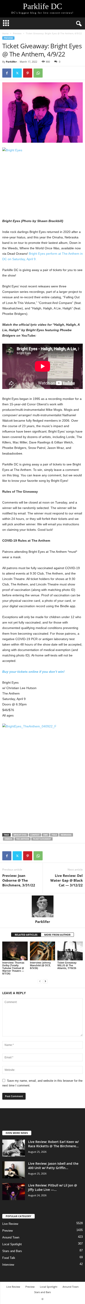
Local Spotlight (12, 1244)
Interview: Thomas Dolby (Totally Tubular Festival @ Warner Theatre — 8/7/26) (13, 968)
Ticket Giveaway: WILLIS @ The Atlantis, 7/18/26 (67, 965)
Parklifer (11, 61)
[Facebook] (6, 73)
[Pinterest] (27, 73)
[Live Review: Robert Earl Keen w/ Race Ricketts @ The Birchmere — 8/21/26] (13, 1148)
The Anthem (22, 838)
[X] (17, 73)
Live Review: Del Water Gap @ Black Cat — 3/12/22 (66, 880)
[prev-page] (40, 981)
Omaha (8, 838)
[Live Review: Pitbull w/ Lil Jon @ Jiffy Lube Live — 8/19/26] (13, 1191)
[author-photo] (42, 906)
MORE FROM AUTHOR (57, 934)
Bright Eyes (20, 834)
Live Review (10, 1224)
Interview (8, 1264)
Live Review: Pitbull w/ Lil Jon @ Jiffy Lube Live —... (52, 1187)
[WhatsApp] (38, 73)
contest (34, 834)
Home (5, 33)
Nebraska (66, 834)
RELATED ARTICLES (26, 934)
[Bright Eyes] (42, 177)
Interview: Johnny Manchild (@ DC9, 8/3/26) (40, 965)
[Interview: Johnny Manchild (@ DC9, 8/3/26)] (42, 951)
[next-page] (45, 981)
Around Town (10, 1237)
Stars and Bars (12, 1251)
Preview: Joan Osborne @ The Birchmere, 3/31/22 (18, 880)
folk (54, 834)
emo (45, 834)
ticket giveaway (42, 838)
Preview (17, 33)
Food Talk (8, 1258)
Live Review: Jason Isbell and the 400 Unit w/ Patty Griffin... (53, 1165)
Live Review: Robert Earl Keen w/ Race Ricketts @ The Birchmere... (53, 1144)
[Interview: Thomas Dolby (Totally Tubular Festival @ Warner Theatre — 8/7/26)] (15, 951)
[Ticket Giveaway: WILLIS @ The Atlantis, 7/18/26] (70, 951)
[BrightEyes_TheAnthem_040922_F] (42, 776)
